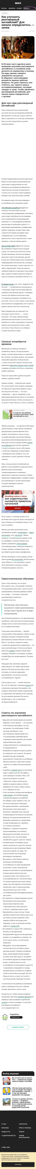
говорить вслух (16, 770)
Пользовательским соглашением (11, 1156)
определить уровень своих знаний (21, 365)
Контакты (23, 1124)
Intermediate (22, 532)
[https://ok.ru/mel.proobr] (32, 1116)
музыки (4, 1002)
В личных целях (8, 284)
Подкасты (6, 1131)
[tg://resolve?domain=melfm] (4, 1116)
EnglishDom (14, 1014)
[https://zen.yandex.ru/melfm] (9, 1116)
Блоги (26, 8)
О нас (4, 1124)
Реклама (5, 1128)
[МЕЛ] (18, 3)
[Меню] (33, 3)
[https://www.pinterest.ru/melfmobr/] (26, 1116)
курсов (28, 685)
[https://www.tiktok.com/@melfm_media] (21, 1116)
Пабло (21, 1131)
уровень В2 (15, 926)
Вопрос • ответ (15, 8)
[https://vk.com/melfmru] (15, 1116)
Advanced (18, 535)
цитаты (25, 795)
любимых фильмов (24, 997)
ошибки (12, 651)
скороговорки (8, 795)
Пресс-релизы (25, 1128)
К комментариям (18, 1027)
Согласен (18, 1164)
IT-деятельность (9, 1135)
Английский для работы (11, 208)
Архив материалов (24, 1136)
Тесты (4, 8)
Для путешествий (8, 246)
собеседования (22, 544)
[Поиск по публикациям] (3, 3)
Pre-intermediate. (18, 559)
